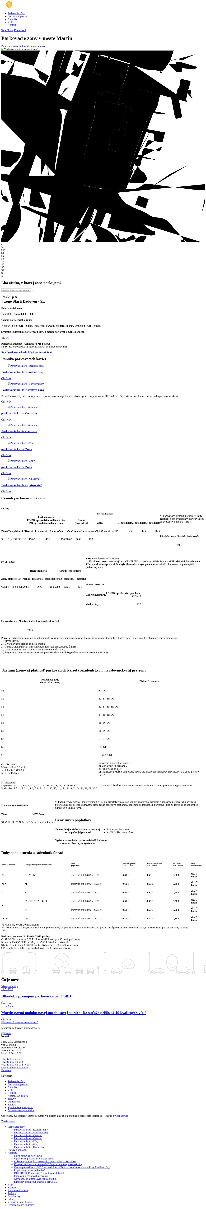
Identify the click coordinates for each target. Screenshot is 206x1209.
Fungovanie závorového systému (31, 1176)
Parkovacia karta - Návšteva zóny (31, 1132)
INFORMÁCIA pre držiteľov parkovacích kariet (39, 1173)
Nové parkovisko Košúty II (28, 1155)
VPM (10, 22)
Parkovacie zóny (16, 13)
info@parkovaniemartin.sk (14, 1067)
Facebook (6, 1070)
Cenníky (41, 46)
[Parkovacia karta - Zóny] (21, 443)
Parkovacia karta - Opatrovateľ (30, 1147)
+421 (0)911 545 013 (12, 1061)
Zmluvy (12, 1098)
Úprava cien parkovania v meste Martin (34, 1158)
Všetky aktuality (9, 986)
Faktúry (12, 1104)
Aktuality (12, 19)
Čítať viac (6, 378)
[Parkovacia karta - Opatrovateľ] (25, 478)
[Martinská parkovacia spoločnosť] (8, 7)
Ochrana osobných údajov (21, 1110)
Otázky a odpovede (18, 16)
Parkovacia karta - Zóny (26, 1141)
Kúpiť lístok (20, 30)
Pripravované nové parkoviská (29, 1170)
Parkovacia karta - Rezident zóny (31, 1129)
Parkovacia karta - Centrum (28, 1135)
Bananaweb (122, 1115)
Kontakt (12, 24)
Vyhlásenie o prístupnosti (20, 1107)
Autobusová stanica (18, 1095)
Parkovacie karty (27, 46)
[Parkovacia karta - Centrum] (23, 407)
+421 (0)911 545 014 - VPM (16, 1064)
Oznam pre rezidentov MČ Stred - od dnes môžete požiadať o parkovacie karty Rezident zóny (62, 1167)
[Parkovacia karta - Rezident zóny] (26, 365)
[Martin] (6, 1033)
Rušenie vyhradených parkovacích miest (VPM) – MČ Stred (45, 1161)
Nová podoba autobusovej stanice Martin (35, 1178)
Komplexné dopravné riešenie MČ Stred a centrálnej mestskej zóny (48, 1164)
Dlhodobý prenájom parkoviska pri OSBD (35, 1181)
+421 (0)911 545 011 (12, 1058)
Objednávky (14, 1101)
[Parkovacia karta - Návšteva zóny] (26, 383)
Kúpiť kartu (7, 30)
